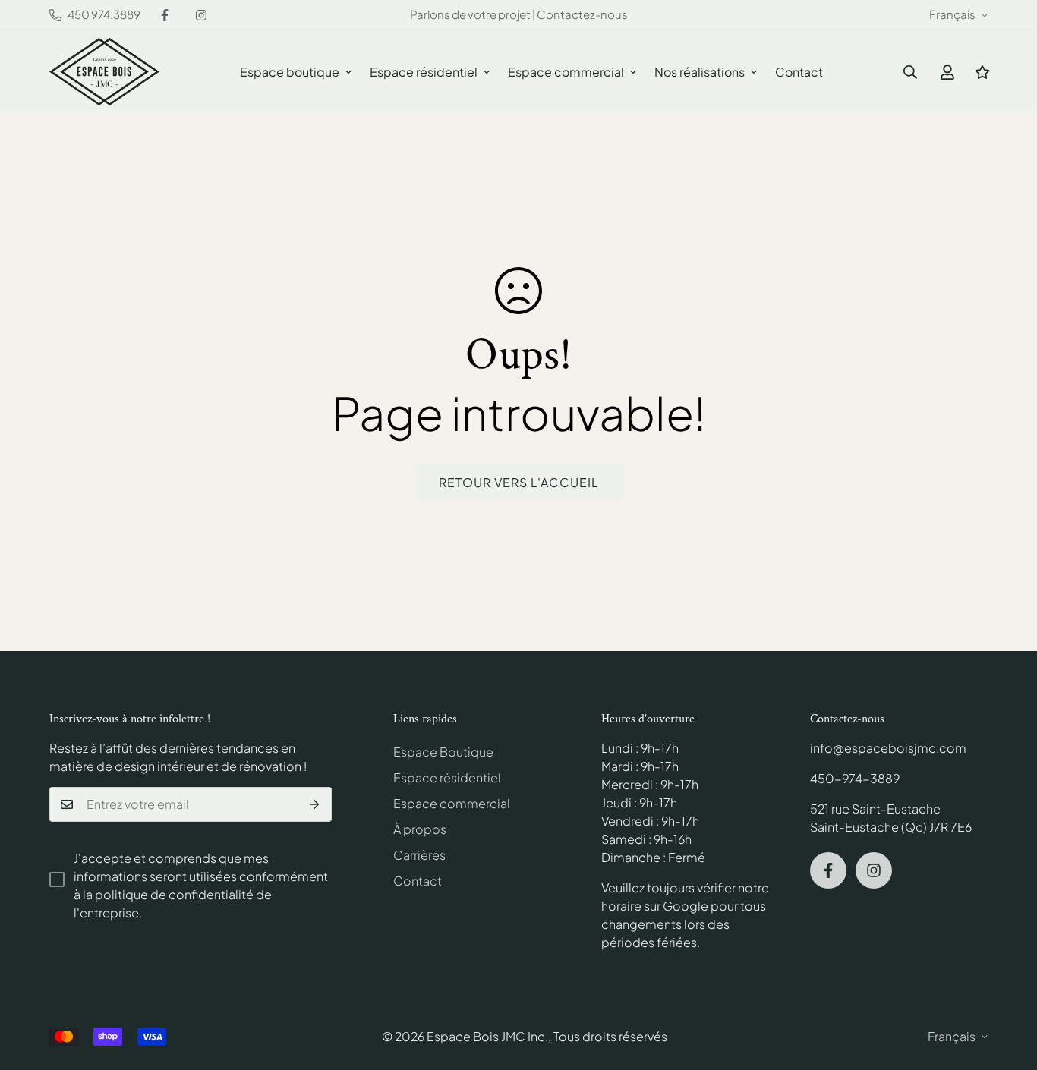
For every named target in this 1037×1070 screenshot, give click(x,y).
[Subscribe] (315, 804)
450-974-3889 (855, 778)
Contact (799, 72)
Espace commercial (566, 72)
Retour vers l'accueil (519, 482)
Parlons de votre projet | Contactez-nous (519, 14)
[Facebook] (165, 15)
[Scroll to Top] (1007, 987)
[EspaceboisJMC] (104, 72)
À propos (419, 829)
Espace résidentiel (424, 72)
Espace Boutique (443, 752)
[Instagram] (201, 15)
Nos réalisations (699, 72)
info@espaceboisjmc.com (888, 748)
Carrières (419, 855)
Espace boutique (289, 72)
